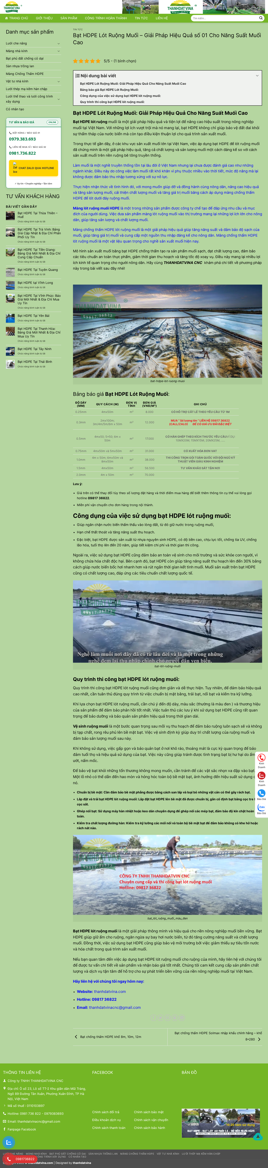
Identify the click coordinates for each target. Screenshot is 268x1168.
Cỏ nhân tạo (15, 109)
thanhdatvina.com (40, 1162)
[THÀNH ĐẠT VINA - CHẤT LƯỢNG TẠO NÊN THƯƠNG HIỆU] (22, 7)
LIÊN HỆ (162, 18)
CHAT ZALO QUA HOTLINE (36, 168)
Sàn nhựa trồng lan (20, 66)
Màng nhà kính (16, 51)
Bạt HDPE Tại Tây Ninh (34, 349)
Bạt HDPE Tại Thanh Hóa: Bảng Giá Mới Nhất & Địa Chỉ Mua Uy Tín (39, 332)
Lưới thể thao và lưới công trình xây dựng (29, 98)
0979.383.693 (22, 139)
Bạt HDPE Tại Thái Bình (35, 362)
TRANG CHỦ (18, 18)
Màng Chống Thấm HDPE (25, 74)
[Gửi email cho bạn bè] (167, 1018)
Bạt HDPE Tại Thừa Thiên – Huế (37, 215)
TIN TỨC (141, 18)
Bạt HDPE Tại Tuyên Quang (38, 270)
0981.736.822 (22, 153)
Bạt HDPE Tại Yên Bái (33, 316)
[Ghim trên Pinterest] (174, 1018)
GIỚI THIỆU (44, 18)
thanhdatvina (82, 1162)
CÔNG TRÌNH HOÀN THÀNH (106, 18)
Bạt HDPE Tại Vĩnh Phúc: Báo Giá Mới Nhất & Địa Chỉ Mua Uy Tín (39, 299)
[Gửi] (261, 18)
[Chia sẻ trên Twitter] (160, 1018)
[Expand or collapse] (257, 76)
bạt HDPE (146, 959)
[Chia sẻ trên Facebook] (153, 1018)
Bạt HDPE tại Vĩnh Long (35, 283)
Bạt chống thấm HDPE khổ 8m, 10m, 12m (110, 1037)
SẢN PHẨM (68, 18)
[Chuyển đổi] (59, 43)
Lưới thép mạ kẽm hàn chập (26, 89)
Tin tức (78, 29)
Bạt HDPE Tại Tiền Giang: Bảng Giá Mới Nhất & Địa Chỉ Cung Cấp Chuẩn (39, 253)
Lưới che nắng (16, 43)
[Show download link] (258, 1136)
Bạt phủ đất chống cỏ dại (25, 58)
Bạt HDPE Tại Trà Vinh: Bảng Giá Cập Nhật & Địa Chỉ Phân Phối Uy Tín (39, 233)
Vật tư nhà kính (17, 81)
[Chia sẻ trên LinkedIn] (182, 1018)
